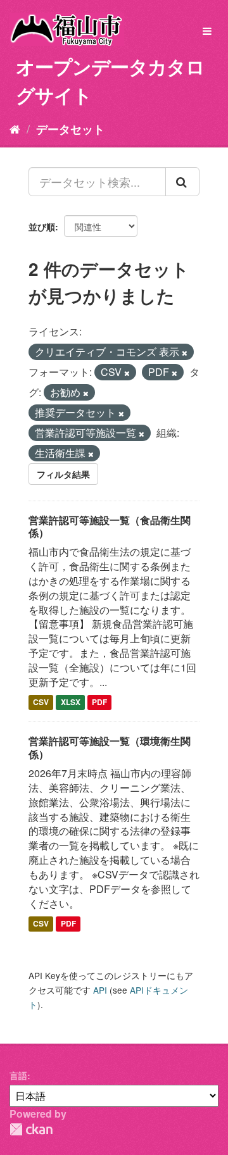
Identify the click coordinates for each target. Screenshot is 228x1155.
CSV (41, 702)
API (100, 989)
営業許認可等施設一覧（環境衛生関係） (109, 747)
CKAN (31, 1129)
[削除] (184, 352)
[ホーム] (15, 128)
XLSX (70, 702)
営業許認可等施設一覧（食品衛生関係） (109, 526)
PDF (99, 702)
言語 (18, 1075)
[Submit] (182, 181)
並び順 (41, 226)
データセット (70, 129)
